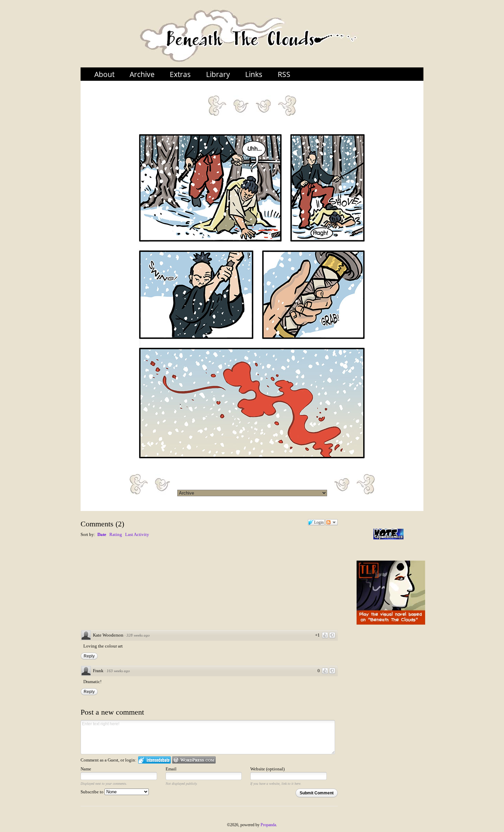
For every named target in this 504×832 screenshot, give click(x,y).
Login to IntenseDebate (154, 760)
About (104, 74)
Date (101, 534)
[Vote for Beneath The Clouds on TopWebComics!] (388, 534)
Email (171, 768)
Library (218, 74)
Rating (115, 534)
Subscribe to (93, 791)
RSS (284, 74)
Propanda (268, 824)
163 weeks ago (118, 671)
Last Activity (137, 534)
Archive (142, 74)
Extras (180, 74)
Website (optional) (267, 768)
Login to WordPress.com (194, 760)
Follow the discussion (331, 522)
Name (86, 768)
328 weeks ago (138, 635)
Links (253, 74)
